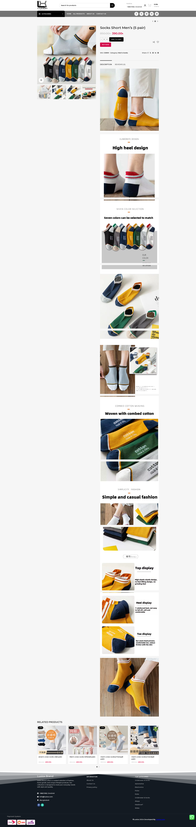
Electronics (139, 787)
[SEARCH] (112, 5)
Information (92, 777)
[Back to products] (155, 21)
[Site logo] (42, 5)
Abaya (137, 801)
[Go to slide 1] (96, 766)
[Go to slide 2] (99, 766)
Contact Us (91, 784)
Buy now (105, 44)
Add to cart (116, 39)
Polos (137, 791)
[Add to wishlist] (158, 42)
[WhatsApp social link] (42, 805)
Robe (137, 794)
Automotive (139, 784)
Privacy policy (92, 787)
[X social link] (141, 14)
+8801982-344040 (134, 7)
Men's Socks (123, 53)
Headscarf (139, 805)
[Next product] (157, 21)
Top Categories (141, 777)
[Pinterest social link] (147, 14)
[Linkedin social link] (152, 14)
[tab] (106, 63)
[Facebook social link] (136, 14)
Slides (137, 808)
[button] (39, 92)
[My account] (145, 5)
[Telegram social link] (157, 14)
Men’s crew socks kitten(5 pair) (82, 757)
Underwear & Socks (142, 780)
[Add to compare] (154, 42)
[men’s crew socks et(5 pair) (50, 757)
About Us (90, 780)
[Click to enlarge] (41, 80)
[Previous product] (152, 21)
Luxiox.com (160, 819)
